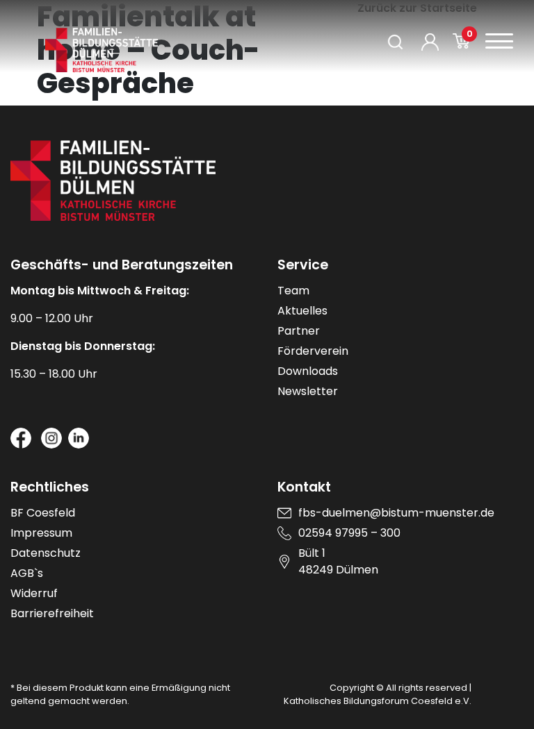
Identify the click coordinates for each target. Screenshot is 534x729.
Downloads (307, 371)
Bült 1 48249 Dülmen (338, 561)
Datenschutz (45, 553)
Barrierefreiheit (52, 613)
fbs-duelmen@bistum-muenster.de (396, 513)
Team (293, 291)
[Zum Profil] (430, 42)
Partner (298, 331)
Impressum (41, 533)
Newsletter (307, 391)
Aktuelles (302, 311)
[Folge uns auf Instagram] (51, 438)
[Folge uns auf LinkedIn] (78, 438)
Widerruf (34, 593)
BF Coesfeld (42, 513)
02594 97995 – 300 (349, 533)
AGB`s (26, 573)
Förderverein (312, 351)
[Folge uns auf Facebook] (20, 438)
